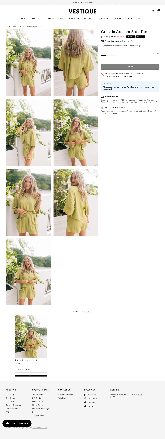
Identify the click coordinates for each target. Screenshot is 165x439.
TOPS (61, 19)
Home (8, 26)
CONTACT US (64, 390)
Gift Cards (36, 398)
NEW (23, 19)
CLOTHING (35, 19)
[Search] (153, 11)
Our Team (10, 401)
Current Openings (13, 405)
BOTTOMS (87, 19)
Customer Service (65, 394)
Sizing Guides (37, 405)
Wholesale (62, 398)
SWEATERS (74, 19)
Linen (20, 26)
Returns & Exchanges (41, 408)
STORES (130, 19)
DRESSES (50, 19)
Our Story (10, 394)
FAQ (8, 412)
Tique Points (37, 394)
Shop (14, 26)
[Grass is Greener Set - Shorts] (31, 336)
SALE (139, 19)
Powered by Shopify (39, 428)
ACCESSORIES (103, 19)
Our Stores (10, 398)
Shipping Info (37, 401)
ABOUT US (11, 390)
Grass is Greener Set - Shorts (26, 360)
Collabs (35, 412)
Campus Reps (12, 408)
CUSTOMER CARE (40, 390)
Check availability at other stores (118, 76)
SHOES (118, 19)
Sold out (31, 376)
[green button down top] (45, 34)
